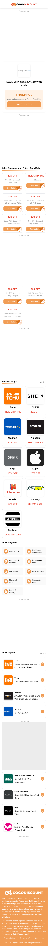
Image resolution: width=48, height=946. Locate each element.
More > (43, 382)
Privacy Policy (9, 938)
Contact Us (39, 938)
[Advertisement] (24, 36)
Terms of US (25, 938)
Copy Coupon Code (24, 104)
